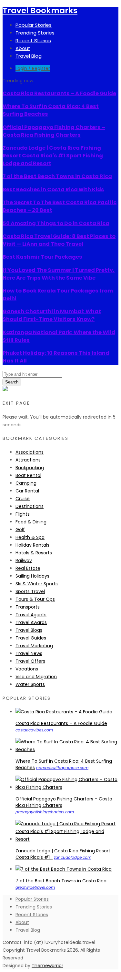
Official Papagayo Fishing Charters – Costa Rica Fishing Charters (54, 131)
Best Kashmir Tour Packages (42, 257)
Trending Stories (35, 32)
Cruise (22, 498)
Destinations (29, 506)
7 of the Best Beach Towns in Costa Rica (57, 176)
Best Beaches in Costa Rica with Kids (53, 189)
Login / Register (32, 68)
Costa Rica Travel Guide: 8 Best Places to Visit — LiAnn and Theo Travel (59, 240)
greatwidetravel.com (35, 887)
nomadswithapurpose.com (62, 767)
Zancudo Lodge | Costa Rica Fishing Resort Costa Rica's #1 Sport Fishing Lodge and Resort (53, 155)
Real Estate (27, 568)
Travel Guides (30, 638)
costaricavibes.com (34, 730)
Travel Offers (30, 661)
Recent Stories (33, 40)
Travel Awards (31, 622)
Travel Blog (28, 56)
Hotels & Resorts (33, 553)
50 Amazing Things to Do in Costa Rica (56, 223)
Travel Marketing (34, 645)
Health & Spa (30, 537)
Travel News (28, 653)
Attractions (28, 460)
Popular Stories (33, 25)
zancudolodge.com (72, 857)
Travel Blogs (28, 630)
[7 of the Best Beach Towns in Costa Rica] (63, 869)
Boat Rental (28, 475)
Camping (25, 483)
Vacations (26, 669)
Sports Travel (30, 591)
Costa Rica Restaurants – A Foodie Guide (59, 93)
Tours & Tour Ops (35, 599)
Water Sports (30, 684)
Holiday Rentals (32, 545)
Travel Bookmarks (40, 10)
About (22, 48)
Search (11, 382)
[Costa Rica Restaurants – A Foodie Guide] (63, 712)
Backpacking (29, 467)
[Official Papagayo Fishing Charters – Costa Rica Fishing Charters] (66, 787)
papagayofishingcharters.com (44, 812)
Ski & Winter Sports (36, 583)
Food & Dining (30, 522)
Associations (29, 452)
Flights (22, 514)
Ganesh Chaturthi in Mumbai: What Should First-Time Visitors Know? (52, 315)
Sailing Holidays (32, 576)
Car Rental (27, 491)
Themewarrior (47, 965)
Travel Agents (30, 614)
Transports (27, 607)
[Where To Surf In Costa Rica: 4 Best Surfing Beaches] (66, 749)
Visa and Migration (36, 676)
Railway (23, 560)
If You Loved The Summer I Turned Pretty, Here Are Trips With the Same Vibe (59, 274)
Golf (20, 529)
